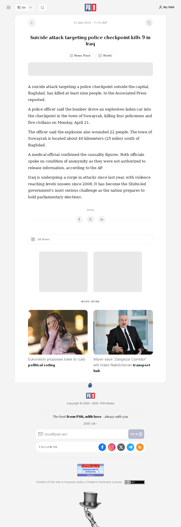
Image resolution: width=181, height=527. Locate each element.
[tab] (115, 85)
